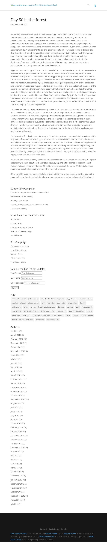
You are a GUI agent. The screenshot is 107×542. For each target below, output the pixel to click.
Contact (43, 529)
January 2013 (16, 480)
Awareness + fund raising (22, 196)
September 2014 (18, 399)
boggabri (60, 299)
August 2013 (16, 451)
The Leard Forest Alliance (22, 227)
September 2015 (18, 351)
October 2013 (16, 443)
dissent (82, 303)
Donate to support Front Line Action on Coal (30, 192)
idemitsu (70, 307)
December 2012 (17, 484)
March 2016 (16, 335)
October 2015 (16, 347)
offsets (75, 315)
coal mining (61, 303)
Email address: (17, 283)
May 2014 (15, 415)
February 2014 (17, 427)
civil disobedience (85, 299)
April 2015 (15, 371)
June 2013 (15, 459)
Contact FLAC (16, 223)
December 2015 (17, 343)
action (23, 299)
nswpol (60, 315)
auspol (43, 299)
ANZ (30, 299)
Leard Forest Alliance (31, 311)
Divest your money (19, 208)
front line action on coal (46, 307)
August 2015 (16, 355)
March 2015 (16, 375)
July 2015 (15, 359)
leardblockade (87, 307)
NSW (54, 315)
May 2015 (15, 367)
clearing (15, 303)
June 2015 (15, 363)
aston (36, 299)
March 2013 (16, 471)
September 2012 (18, 496)
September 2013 (18, 447)
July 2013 (15, 455)
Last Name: (16, 278)
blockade (51, 299)
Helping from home (19, 200)
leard (77, 307)
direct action (72, 303)
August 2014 (16, 403)
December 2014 (17, 387)
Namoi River (16, 315)
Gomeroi (61, 307)
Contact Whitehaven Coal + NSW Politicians (29, 204)
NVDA (68, 315)
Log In (64, 529)
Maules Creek (17, 254)
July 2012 (15, 504)
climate (23, 303)
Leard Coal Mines (18, 262)
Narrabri (26, 315)
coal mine (51, 303)
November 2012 (18, 488)
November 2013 (18, 439)
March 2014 (16, 423)
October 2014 (16, 395)
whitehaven (40, 319)
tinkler (90, 315)
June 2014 (15, 411)
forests (33, 307)
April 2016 (15, 331)
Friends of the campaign (21, 231)
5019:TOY (15, 299)
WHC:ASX (29, 319)
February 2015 (17, 379)
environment (16, 307)
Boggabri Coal (72, 299)
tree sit (14, 319)
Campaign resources (20, 246)
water (21, 319)
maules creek (61, 311)
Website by (54, 529)
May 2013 (15, 463)
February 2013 (17, 475)
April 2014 (15, 419)
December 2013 (17, 435)
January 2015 (16, 383)
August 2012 (16, 500)
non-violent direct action (41, 315)
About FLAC (16, 219)
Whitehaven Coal (18, 258)
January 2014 (16, 431)
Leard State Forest (18, 250)
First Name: (16, 273)
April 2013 (15, 468)
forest (26, 307)
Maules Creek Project (76, 311)
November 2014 (18, 391)
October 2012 (16, 492)
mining (89, 311)
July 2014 (15, 407)
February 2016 (17, 339)
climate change (33, 303)
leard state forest (47, 311)
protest (83, 315)
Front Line (46, 5)
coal (43, 303)
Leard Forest (16, 311)
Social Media (16, 235)
